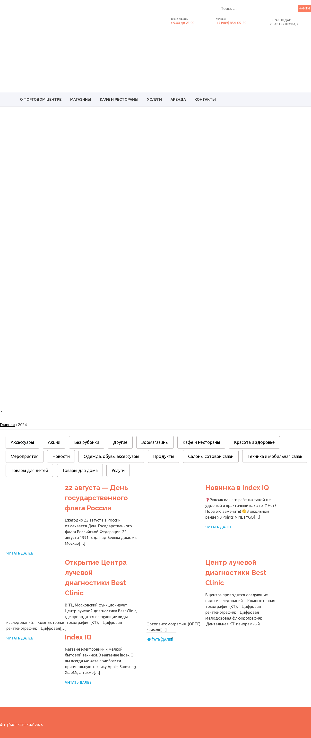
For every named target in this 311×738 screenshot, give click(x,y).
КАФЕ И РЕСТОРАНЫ (119, 99)
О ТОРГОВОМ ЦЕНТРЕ (40, 99)
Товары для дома (80, 470)
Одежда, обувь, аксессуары (111, 456)
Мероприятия (24, 456)
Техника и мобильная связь (274, 456)
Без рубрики (86, 442)
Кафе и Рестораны (201, 442)
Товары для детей (29, 470)
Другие (120, 442)
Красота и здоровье (254, 442)
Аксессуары (22, 442)
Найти (304, 8)
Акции (54, 442)
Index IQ (78, 637)
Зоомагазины (155, 442)
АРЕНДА (178, 99)
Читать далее (19, 553)
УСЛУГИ (154, 99)
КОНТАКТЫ (205, 99)
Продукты (163, 456)
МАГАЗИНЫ (80, 99)
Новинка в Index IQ (237, 488)
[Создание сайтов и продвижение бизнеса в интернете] (290, 725)
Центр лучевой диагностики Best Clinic (235, 572)
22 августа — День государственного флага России (96, 498)
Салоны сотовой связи (210, 456)
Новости (61, 456)
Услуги (118, 470)
